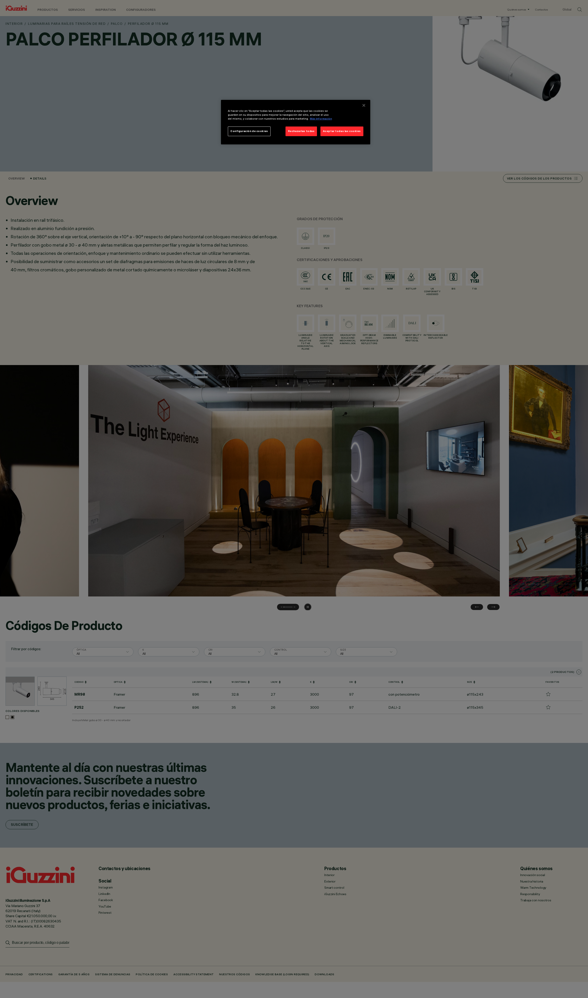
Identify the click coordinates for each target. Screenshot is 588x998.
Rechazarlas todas (301, 131)
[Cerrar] (364, 105)
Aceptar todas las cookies (342, 131)
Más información (321, 118)
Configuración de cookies (249, 131)
